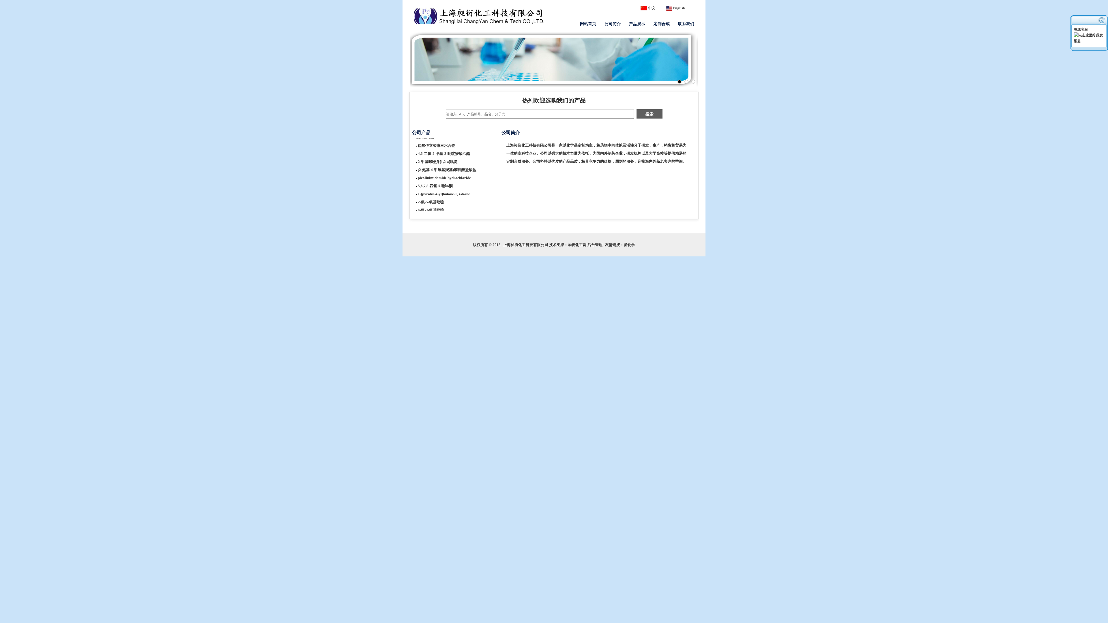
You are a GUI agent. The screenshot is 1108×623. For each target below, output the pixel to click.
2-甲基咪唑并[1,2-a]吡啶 (438, 155)
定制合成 (662, 24)
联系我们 (686, 24)
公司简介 (612, 24)
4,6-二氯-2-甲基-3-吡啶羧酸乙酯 (444, 147)
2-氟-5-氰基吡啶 (431, 195)
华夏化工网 (577, 245)
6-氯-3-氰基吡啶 (431, 203)
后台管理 (594, 245)
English (679, 8)
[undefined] (693, 82)
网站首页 (588, 24)
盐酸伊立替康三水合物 (436, 139)
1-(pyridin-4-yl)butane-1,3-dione (444, 187)
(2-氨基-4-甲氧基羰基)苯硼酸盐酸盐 (447, 163)
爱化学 (629, 245)
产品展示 (637, 24)
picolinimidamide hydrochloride (444, 171)
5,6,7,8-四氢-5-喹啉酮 (435, 179)
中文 (652, 8)
